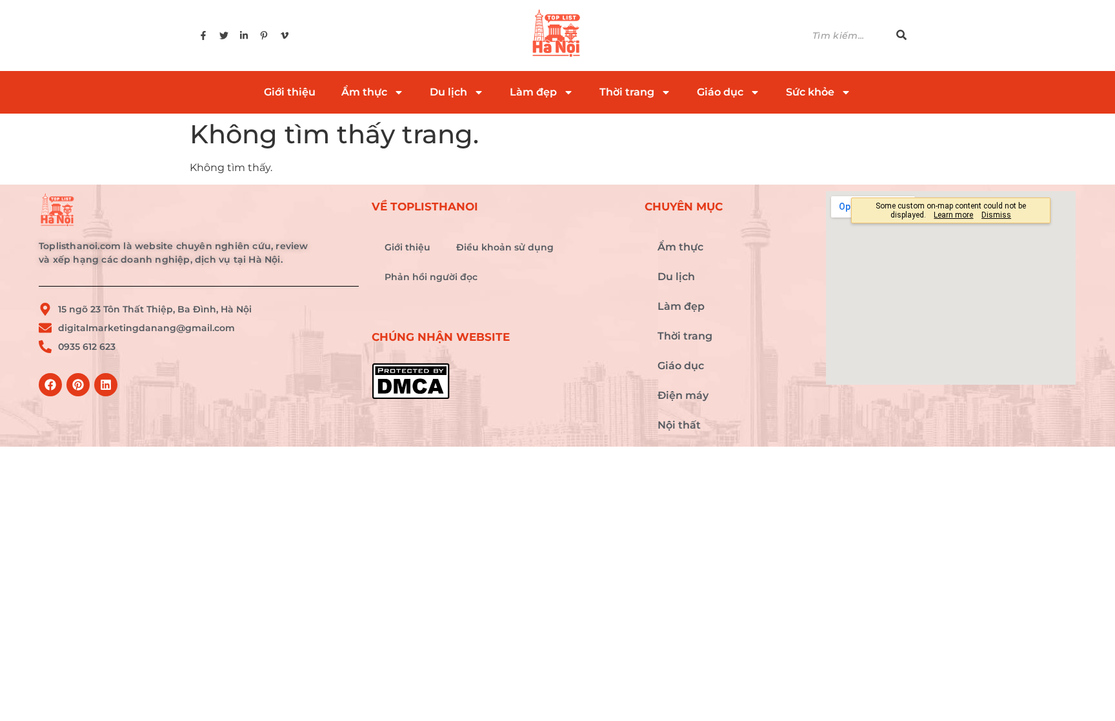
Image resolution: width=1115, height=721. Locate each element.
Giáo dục (720, 92)
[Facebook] (50, 384)
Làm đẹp (533, 92)
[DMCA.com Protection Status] (502, 381)
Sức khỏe (810, 92)
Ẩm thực (364, 92)
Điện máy (683, 395)
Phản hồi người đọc (431, 277)
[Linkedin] (105, 384)
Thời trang (626, 92)
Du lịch (448, 92)
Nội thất (679, 425)
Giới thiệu (290, 92)
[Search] (901, 36)
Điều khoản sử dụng (505, 247)
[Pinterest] (78, 384)
